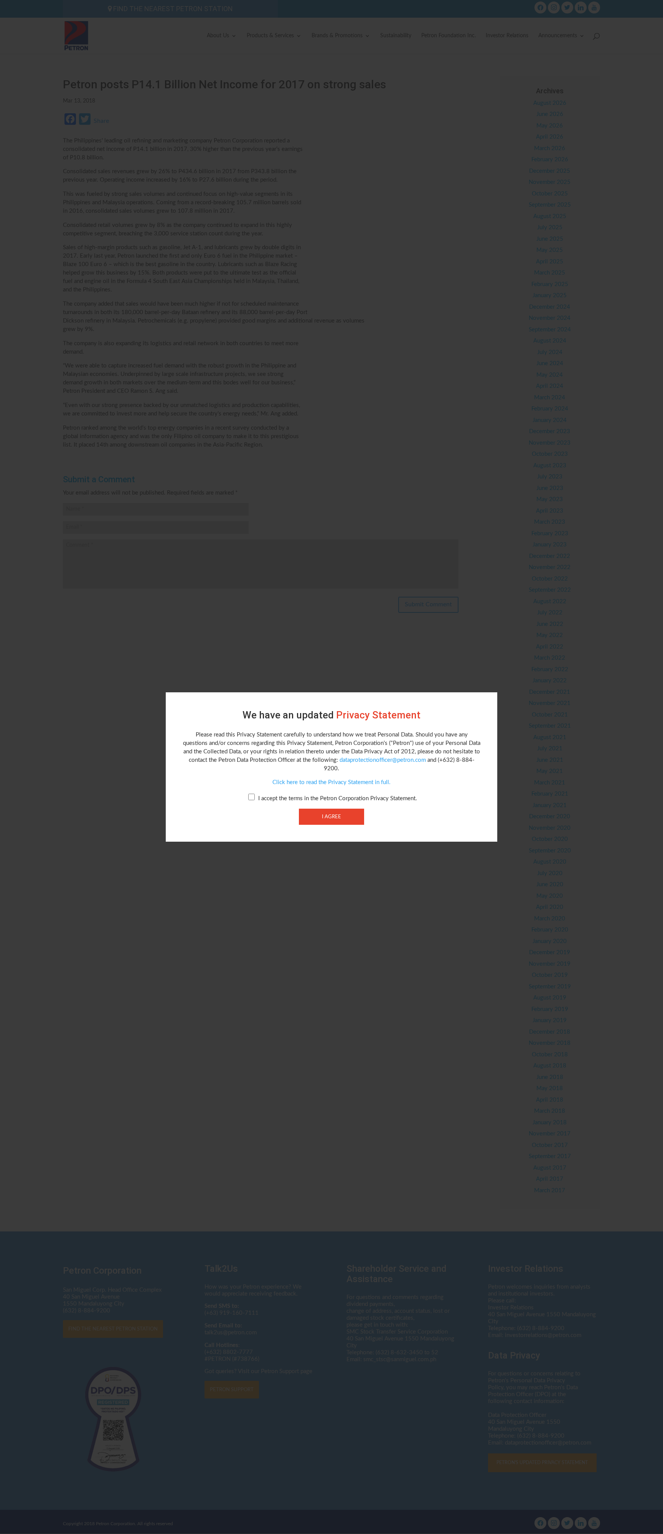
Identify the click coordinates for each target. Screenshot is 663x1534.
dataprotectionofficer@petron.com (383, 760)
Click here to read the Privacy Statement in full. (331, 782)
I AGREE (331, 816)
